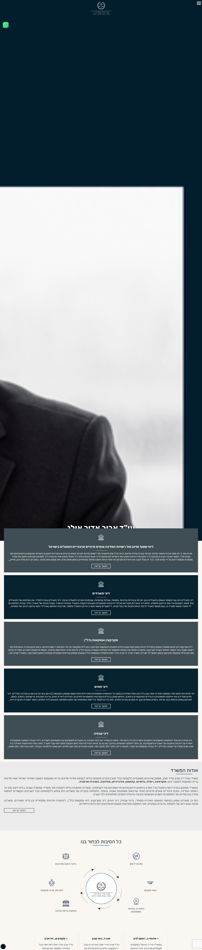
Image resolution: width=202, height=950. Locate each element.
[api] (6, 25)
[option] (101, 475)
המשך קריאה (19, 810)
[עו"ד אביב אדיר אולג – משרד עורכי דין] (101, 8)
